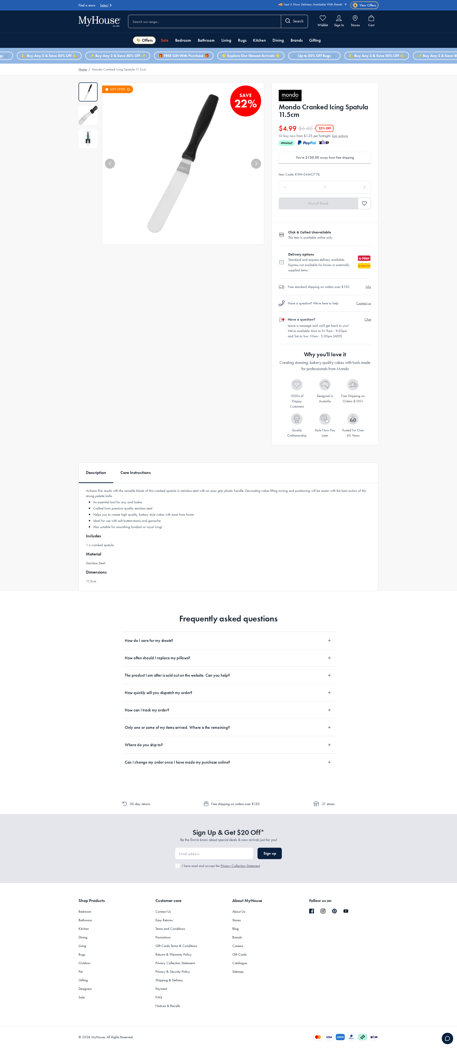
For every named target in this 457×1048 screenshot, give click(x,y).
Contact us (363, 303)
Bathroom (206, 40)
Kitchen (259, 40)
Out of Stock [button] (318, 203)
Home (83, 69)
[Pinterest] (334, 911)
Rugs (242, 40)
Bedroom (183, 40)
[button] (110, 164)
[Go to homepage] (99, 21)
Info (368, 287)
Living (226, 40)
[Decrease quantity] (297, 187)
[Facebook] (311, 911)
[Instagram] (323, 911)
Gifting (315, 40)
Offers (147, 40)
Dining (278, 40)
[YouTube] (345, 911)
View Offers (365, 5)
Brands (297, 40)
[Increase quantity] (352, 187)
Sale (165, 40)
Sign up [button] (269, 853)
